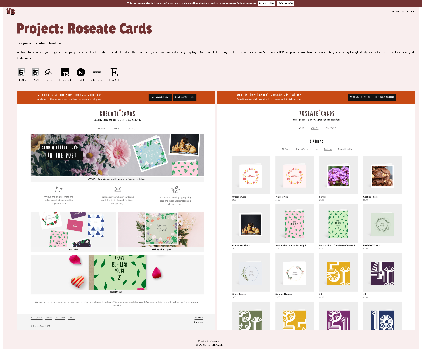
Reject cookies (286, 3)
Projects (398, 11)
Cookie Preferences (209, 341)
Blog (410, 11)
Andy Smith (23, 58)
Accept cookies (266, 3)
